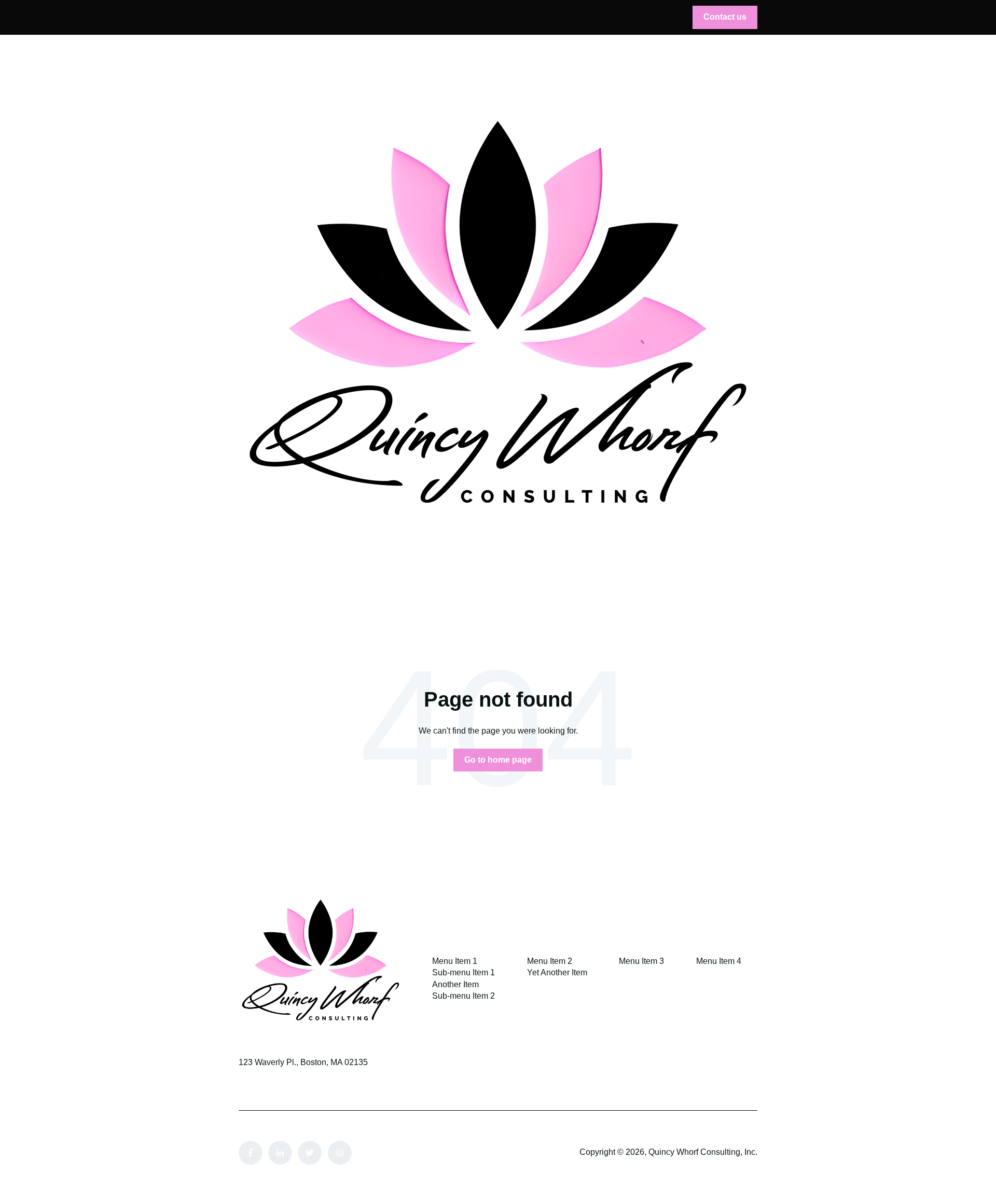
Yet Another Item (557, 972)
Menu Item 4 (718, 961)
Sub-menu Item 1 (463, 972)
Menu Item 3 (641, 961)
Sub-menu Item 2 (463, 995)
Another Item (455, 984)
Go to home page (498, 759)
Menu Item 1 (454, 961)
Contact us (724, 16)
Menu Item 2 (549, 961)
